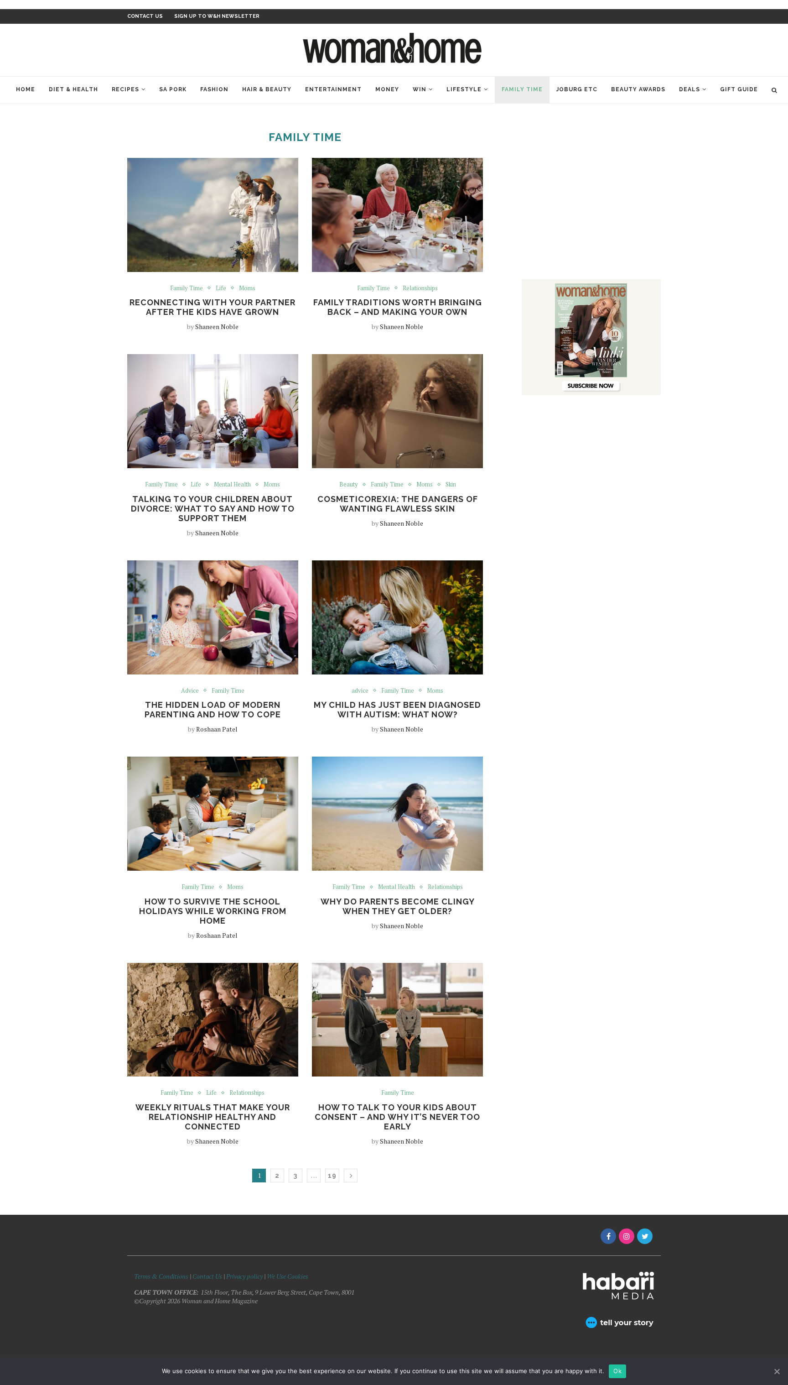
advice (360, 691)
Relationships (420, 288)
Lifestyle (464, 89)
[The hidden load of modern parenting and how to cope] (212, 617)
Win (419, 89)
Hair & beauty (266, 89)
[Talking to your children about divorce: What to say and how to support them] (212, 411)
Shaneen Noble (216, 326)
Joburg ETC (576, 89)
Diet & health (73, 89)
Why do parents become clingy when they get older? (398, 906)
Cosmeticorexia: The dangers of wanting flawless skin (397, 503)
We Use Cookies (287, 1276)
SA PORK (173, 89)
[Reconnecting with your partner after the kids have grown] (212, 215)
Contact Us (207, 1276)
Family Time (522, 89)
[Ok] (776, 1371)
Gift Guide (739, 89)
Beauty (348, 484)
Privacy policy (244, 1276)
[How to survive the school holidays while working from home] (212, 814)
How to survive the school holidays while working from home (212, 911)
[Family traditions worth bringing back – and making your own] (397, 215)
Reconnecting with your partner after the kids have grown (213, 307)
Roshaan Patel (217, 729)
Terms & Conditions (161, 1276)
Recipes (125, 89)
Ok (617, 1371)
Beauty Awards (638, 89)
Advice (190, 691)
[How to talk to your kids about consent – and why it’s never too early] (397, 1020)
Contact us (145, 16)
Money (387, 89)
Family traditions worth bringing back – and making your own (397, 307)
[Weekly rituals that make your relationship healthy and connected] (212, 1020)
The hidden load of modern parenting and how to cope (213, 709)
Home (25, 89)
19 (332, 1175)
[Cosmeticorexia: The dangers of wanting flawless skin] (397, 411)
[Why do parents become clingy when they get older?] (397, 814)
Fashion (214, 89)
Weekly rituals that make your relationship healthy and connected (212, 1117)
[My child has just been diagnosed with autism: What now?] (397, 617)
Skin (451, 484)
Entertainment (333, 89)
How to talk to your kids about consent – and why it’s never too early (397, 1117)
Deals (689, 89)
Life (221, 288)
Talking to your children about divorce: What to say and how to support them (213, 508)
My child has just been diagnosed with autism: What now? (397, 709)
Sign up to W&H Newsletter (216, 16)
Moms (247, 288)
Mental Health (232, 484)
